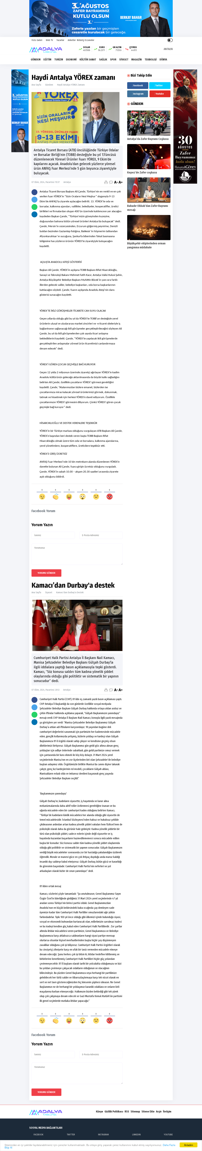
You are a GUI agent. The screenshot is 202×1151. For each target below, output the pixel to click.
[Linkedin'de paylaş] (34, 214)
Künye (99, 1111)
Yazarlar (60, 40)
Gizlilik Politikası (114, 1111)
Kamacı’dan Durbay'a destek (70, 592)
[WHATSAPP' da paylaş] (34, 207)
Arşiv (158, 1111)
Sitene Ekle (148, 1111)
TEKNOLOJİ (151, 59)
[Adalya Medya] (46, 48)
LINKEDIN (136, 1134)
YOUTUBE (168, 1134)
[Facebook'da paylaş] (34, 192)
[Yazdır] (106, 182)
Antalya (65, 182)
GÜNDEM (36, 59)
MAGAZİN (136, 59)
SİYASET (123, 59)
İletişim (167, 1111)
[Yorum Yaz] (111, 182)
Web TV (49, 40)
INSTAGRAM (103, 1134)
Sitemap (135, 1111)
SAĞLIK (103, 59)
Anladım (188, 1145)
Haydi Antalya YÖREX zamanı (71, 84)
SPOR (113, 59)
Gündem (49, 84)
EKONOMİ (71, 59)
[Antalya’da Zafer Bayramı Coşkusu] (149, 123)
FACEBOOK (38, 1134)
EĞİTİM (47, 59)
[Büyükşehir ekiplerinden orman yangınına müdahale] (149, 227)
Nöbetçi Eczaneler (85, 40)
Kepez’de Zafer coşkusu (142, 172)
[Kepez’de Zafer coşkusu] (149, 156)
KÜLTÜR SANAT (88, 59)
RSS (127, 1111)
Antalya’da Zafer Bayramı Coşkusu (148, 139)
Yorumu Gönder (46, 573)
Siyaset (48, 592)
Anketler (71, 40)
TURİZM (58, 59)
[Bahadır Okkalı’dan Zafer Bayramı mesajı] (149, 190)
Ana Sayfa (36, 84)
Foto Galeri (36, 40)
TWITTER (71, 1134)
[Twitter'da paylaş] (34, 200)
